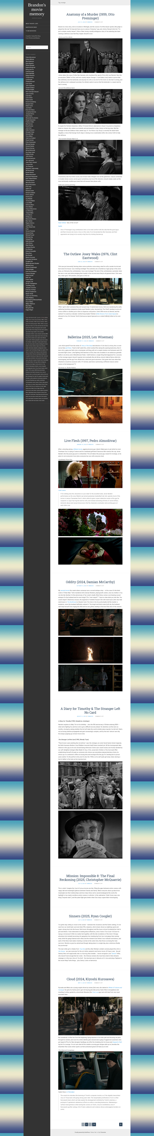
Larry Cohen (29, 97)
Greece (39, 398)
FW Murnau (29, 217)
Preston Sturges (30, 273)
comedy (32, 337)
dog (37, 356)
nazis (36, 337)
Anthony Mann (30, 204)
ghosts (27, 327)
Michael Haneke (30, 144)
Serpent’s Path (117, 1042)
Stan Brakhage (30, 73)
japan (27, 323)
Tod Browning (30, 77)
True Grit (82, 949)
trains (42, 335)
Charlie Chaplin (30, 89)
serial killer (40, 356)
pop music (42, 339)
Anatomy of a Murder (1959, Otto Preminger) (90, 16)
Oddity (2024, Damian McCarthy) (90, 582)
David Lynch (29, 196)
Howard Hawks (30, 146)
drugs (32, 331)
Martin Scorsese (30, 257)
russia (36, 333)
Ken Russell (29, 255)
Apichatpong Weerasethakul (34, 299)
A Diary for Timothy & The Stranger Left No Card (90, 710)
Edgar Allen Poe (40, 388)
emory (40, 345)
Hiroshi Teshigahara (31, 283)
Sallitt (60, 226)
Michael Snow (30, 265)
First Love (95, 992)
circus (41, 372)
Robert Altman (30, 59)
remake (32, 335)
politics (46, 329)
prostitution (42, 380)
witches (34, 345)
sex (44, 335)
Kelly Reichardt (30, 241)
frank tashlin (44, 396)
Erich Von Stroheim (31, 271)
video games (45, 382)
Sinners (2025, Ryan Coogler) (90, 916)
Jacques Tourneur (31, 287)
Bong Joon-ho (30, 69)
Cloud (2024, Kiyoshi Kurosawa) (90, 979)
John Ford (28, 128)
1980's (42, 319)
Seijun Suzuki (29, 275)
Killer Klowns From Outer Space (106, 314)
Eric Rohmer (29, 249)
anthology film (42, 344)
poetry (44, 350)
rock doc (39, 329)
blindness (28, 372)
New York (32, 329)
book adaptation (34, 348)
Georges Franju (30, 132)
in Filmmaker (70, 1092)
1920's (33, 327)
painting (43, 333)
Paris (33, 376)
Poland (37, 384)
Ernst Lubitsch (30, 194)
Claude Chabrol (30, 87)
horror (30, 319)
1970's (45, 319)
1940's (38, 323)
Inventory (37, 386)
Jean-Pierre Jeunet (31, 162)
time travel (30, 344)
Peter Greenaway (31, 142)
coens (40, 396)
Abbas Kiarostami (31, 174)
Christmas (28, 362)
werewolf (28, 394)
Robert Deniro (34, 388)
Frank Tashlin (29, 279)
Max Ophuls (29, 221)
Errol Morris (29, 215)
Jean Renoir (29, 243)
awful (30, 339)
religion (36, 335)
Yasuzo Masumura (31, 209)
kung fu (27, 350)
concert (33, 370)
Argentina (28, 364)
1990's (27, 321)
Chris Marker (29, 207)
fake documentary (41, 370)
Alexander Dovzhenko (32, 118)
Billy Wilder (29, 306)
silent (41, 327)
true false (35, 325)
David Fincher (29, 126)
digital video (28, 348)
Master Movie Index (31, 27)
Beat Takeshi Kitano (31, 178)
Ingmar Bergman (30, 67)
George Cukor (29, 104)
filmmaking (31, 323)
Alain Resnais (29, 245)
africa (30, 327)
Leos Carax (29, 83)
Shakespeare (32, 366)
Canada (39, 341)
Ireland (36, 396)
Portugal (39, 350)
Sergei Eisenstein (30, 120)
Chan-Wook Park (30, 227)
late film (36, 376)
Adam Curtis (29, 105)
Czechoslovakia (29, 382)
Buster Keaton (30, 172)
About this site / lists (32, 23)
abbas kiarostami (44, 390)
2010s (42, 317)
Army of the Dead (86, 345)
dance (39, 335)
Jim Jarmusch (30, 160)
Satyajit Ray (29, 239)
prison (46, 339)
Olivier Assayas (30, 65)
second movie (65, 590)
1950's (45, 321)
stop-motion (28, 331)
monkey (44, 376)
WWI (36, 370)
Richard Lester (30, 190)
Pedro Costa (29, 99)
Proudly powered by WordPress (82, 1132)
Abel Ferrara (29, 124)
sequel (35, 323)
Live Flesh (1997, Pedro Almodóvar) (90, 440)
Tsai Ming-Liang (30, 285)
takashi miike (29, 374)
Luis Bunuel (29, 79)
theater (27, 345)
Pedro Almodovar (31, 57)
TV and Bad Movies (31, 31)
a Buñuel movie (77, 449)
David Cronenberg (31, 101)
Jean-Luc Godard (30, 138)
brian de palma (32, 396)
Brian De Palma (30, 110)
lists (45, 325)
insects (37, 382)
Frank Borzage (30, 71)
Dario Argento (30, 63)
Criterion (42, 321)
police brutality (35, 344)
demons (43, 345)
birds (42, 325)
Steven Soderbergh (31, 267)
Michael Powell (30, 235)
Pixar (27, 229)
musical (46, 323)
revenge (36, 329)
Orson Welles (29, 301)
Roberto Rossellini (31, 251)
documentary (38, 319)
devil (32, 360)
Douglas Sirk (29, 261)
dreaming (32, 356)
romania (38, 390)
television (28, 325)
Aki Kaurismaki (30, 170)
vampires (40, 333)
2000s (27, 319)
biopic (27, 396)
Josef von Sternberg (31, 295)
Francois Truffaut (31, 289)
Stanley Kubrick (30, 180)
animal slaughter (42, 366)
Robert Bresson (30, 75)
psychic (39, 374)
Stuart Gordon (30, 140)
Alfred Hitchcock (30, 150)
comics (29, 337)
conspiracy (45, 378)
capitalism (35, 378)
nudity (31, 378)
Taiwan (40, 382)
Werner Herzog (30, 148)
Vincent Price (44, 392)
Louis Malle (29, 202)
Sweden (36, 366)
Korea (46, 344)
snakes (30, 400)
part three (68, 348)
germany (27, 329)
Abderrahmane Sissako (32, 263)
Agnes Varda (29, 293)
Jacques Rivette (30, 247)
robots (33, 341)
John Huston (29, 156)
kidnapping (28, 335)
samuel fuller (33, 352)
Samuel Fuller (29, 134)
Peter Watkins (30, 297)
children (32, 333)
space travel (40, 337)
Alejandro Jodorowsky (32, 168)
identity (39, 325)
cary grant (28, 380)
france (38, 321)
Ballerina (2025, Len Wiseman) (90, 337)
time (31, 372)
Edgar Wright (29, 310)
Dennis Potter (29, 233)
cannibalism (33, 358)
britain (31, 325)
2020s (46, 317)
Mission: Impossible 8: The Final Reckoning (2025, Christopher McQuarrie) (90, 878)
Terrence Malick (30, 200)
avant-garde (37, 327)
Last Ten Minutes (33, 350)
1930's (42, 323)
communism (28, 390)
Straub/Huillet (30, 269)
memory (30, 345)
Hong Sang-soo (39, 394)
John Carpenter (30, 85)
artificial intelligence (41, 362)
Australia (45, 352)
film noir (33, 386)
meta (43, 358)
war (26, 344)
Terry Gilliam (29, 136)
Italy (47, 325)
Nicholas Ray (29, 237)
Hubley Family (30, 154)
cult (35, 356)
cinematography (29, 368)
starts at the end (44, 374)
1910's (29, 370)
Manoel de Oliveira (31, 219)
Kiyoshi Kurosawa (31, 184)
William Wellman (30, 303)
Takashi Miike (29, 213)
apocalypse (28, 333)
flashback (32, 380)
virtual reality (41, 400)
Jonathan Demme (31, 112)
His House (61, 951)
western (35, 331)
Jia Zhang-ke (29, 166)
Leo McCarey (29, 211)
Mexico (44, 337)
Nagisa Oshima (30, 223)
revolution (28, 354)
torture (34, 368)
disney (45, 348)
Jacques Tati (29, 281)
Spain (36, 341)
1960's (35, 321)
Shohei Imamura (30, 158)
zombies (42, 331)
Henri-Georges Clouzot (32, 91)
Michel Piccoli (42, 384)
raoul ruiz (28, 352)
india (29, 360)
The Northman (71, 602)
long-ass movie (39, 352)
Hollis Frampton (30, 130)
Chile (30, 386)
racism (27, 339)
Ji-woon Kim (29, 164)
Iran (42, 350)
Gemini (114, 953)
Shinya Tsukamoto (31, 291)
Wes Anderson (30, 61)
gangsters (38, 339)
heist (31, 364)
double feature (44, 341)
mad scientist (39, 358)
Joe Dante (29, 108)
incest (34, 382)
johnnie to (40, 364)
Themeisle (103, 1132)
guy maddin (37, 380)
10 (94, 1124)
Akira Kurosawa (30, 182)
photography (40, 348)
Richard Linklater (30, 192)
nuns (43, 398)
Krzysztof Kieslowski (31, 176)
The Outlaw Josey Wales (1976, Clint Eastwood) (90, 256)
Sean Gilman (62, 223)
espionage (38, 354)
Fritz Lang (28, 186)
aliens (43, 329)
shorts (33, 319)
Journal (44, 372)
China (38, 331)
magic (37, 345)
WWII (47, 333)
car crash (41, 386)
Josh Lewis (62, 490)
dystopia (43, 354)
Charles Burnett (30, 81)
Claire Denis (29, 116)
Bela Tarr (28, 277)
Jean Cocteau (30, 93)
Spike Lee (28, 188)
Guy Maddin (29, 198)
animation (31, 321)
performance (45, 394)
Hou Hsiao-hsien (30, 152)
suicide (44, 327)
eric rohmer (32, 384)
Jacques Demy (30, 114)
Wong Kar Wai (29, 307)
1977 (47, 350)
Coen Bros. (29, 95)
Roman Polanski (30, 231)
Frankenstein (33, 394)
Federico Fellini (30, 122)
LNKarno (33, 339)
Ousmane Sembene (31, 259)
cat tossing (40, 378)
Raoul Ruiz (29, 253)
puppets (40, 376)
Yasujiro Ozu (29, 225)
